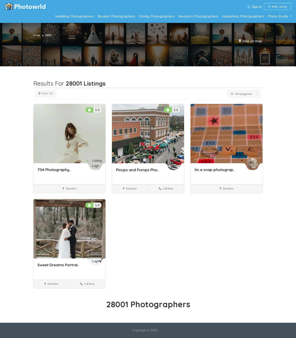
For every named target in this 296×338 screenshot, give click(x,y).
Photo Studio (278, 16)
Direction (70, 188)
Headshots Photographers (243, 16)
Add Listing (279, 6)
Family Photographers (157, 16)
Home (36, 35)
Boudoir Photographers (116, 16)
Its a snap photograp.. (215, 169)
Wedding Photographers (74, 16)
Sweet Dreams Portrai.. (58, 265)
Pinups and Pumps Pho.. (137, 169)
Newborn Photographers (198, 16)
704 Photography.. (54, 169)
